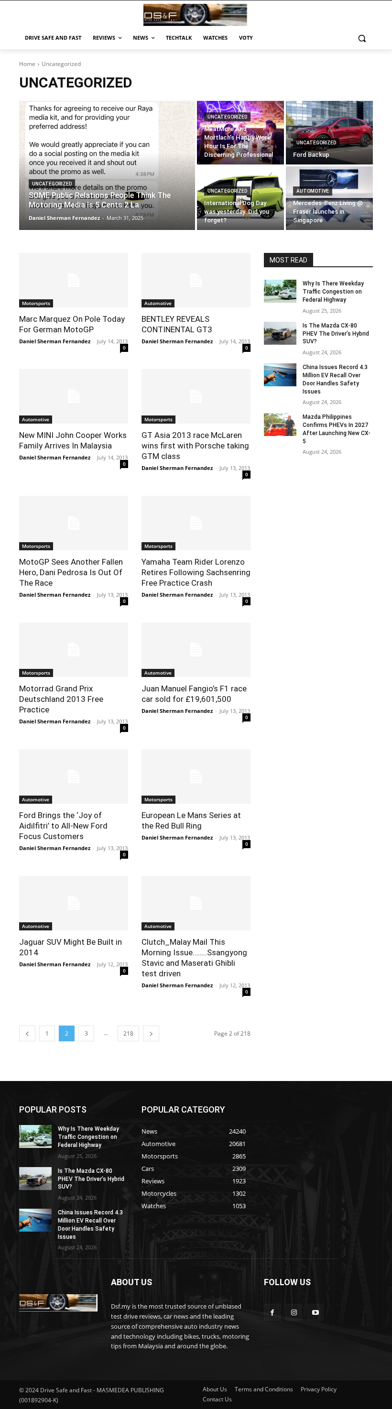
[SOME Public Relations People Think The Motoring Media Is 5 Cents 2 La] (107, 165)
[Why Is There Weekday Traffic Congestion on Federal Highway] (280, 291)
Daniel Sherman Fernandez (54, 341)
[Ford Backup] (329, 132)
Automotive (312, 191)
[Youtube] (315, 1312)
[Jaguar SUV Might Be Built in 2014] (73, 903)
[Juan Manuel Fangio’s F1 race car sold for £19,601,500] (196, 650)
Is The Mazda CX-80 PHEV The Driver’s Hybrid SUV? (336, 333)
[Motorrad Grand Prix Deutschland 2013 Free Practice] (73, 650)
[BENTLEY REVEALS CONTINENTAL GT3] (196, 280)
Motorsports (36, 303)
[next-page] (151, 1033)
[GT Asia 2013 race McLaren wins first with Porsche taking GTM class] (196, 396)
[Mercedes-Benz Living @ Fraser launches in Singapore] (329, 198)
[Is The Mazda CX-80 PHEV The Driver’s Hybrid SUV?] (280, 333)
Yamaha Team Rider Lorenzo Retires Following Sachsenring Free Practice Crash (196, 572)
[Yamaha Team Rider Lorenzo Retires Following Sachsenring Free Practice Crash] (196, 523)
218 (128, 1033)
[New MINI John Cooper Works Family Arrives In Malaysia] (73, 396)
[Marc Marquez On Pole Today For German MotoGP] (73, 280)
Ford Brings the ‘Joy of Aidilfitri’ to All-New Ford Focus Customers (63, 825)
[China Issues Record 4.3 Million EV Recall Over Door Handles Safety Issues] (280, 374)
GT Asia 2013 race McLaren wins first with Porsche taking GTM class (195, 445)
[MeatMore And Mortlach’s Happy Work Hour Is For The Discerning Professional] (240, 132)
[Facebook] (272, 1312)
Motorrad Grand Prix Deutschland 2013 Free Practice (61, 699)
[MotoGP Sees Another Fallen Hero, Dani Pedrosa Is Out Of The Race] (73, 523)
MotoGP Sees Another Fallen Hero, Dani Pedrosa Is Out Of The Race (71, 572)
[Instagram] (293, 1312)
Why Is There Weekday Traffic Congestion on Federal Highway (333, 291)
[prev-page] (27, 1033)
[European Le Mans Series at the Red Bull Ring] (196, 776)
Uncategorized (52, 183)
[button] (361, 38)
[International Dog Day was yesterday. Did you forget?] (240, 198)
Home (27, 64)
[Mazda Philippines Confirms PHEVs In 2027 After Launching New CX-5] (280, 424)
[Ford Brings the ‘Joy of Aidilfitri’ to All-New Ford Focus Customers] (73, 776)
